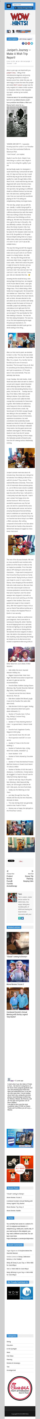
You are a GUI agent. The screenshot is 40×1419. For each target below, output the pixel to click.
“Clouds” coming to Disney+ (17, 957)
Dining (9, 1341)
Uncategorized (11, 1370)
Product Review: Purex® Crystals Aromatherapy (12, 880)
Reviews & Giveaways (13, 1363)
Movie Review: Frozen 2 (15, 984)
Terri (18, 61)
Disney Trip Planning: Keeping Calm (28, 877)
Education (10, 1345)
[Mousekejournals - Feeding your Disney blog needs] (26, 1299)
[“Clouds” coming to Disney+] (18, 943)
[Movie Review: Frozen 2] (18, 971)
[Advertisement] (20, 1318)
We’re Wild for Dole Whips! (20, 1269)
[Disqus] (20, 1047)
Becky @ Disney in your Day (15, 1263)
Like (15, 63)
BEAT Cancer (18, 85)
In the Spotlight (26, 61)
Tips (8, 1366)
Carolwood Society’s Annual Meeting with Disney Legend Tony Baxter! (17, 1014)
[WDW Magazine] (13, 1299)
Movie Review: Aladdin (14, 1210)
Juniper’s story (11, 73)
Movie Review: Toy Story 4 (15, 1207)
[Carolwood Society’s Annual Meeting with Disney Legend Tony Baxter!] (18, 998)
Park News (10, 1356)
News (8, 1352)
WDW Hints (25, 1414)
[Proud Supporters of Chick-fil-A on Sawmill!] (20, 1400)
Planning (9, 1359)
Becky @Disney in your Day (15, 1272)
